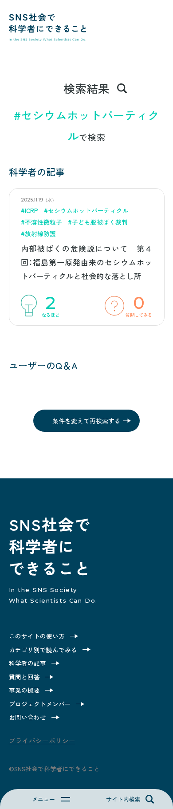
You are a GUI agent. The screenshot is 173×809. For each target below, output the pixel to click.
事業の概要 (24, 690)
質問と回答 (24, 676)
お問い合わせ (27, 717)
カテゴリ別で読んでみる (43, 649)
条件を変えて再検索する (86, 420)
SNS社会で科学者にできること (47, 40)
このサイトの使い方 (37, 635)
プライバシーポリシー (42, 740)
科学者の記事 (27, 663)
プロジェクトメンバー (40, 703)
